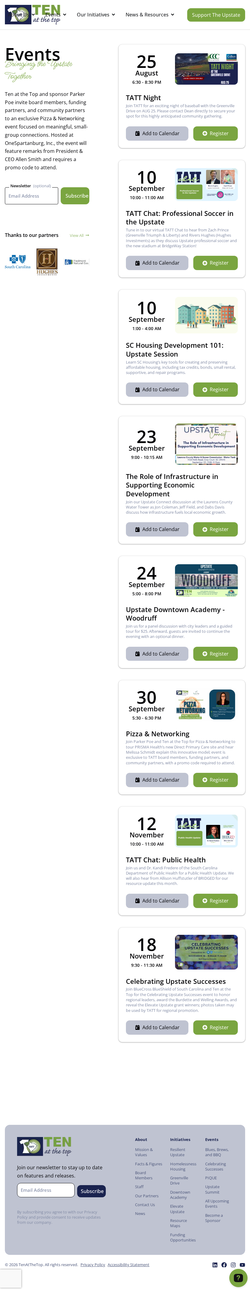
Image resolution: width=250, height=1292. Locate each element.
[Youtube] (242, 1265)
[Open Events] (64, 15)
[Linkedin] (215, 1265)
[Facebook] (224, 1265)
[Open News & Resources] (172, 15)
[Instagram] (233, 1265)
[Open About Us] (33, 15)
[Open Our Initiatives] (113, 15)
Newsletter (20, 185)
